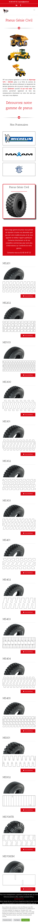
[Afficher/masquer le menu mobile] (34, 10)
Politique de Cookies (7, 913)
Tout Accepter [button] (25, 920)
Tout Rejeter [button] (17, 920)
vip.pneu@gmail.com (23, 2)
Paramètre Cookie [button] (7, 920)
